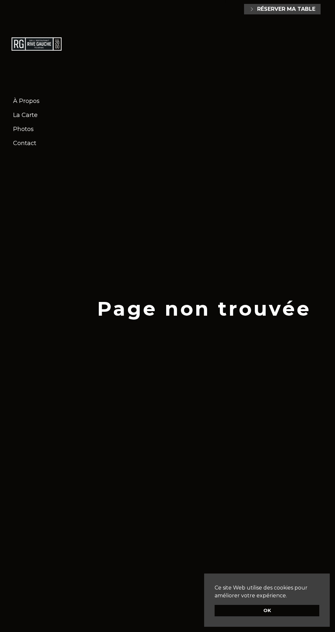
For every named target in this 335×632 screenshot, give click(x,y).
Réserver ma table (286, 9)
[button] (289, 596)
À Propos (26, 101)
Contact (24, 143)
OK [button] (267, 610)
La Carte (25, 115)
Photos (23, 129)
